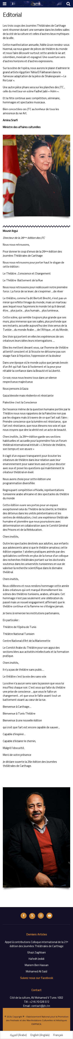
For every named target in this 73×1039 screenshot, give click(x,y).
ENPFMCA (36, 1024)
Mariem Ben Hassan (36, 965)
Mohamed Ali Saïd (36, 971)
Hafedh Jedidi (36, 958)
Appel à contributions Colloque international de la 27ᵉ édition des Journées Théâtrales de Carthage (36, 944)
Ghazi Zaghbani (36, 952)
